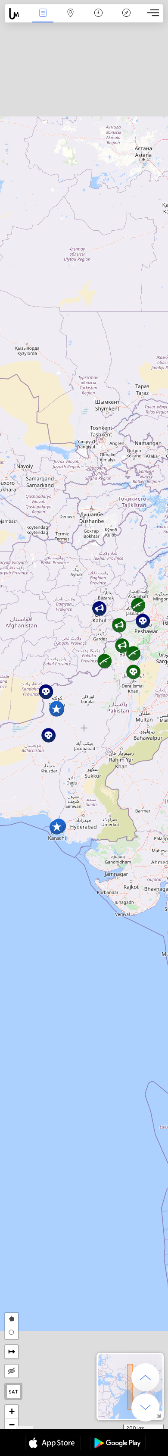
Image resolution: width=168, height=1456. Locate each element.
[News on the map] (17, 13)
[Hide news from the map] (11, 1371)
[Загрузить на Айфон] (53, 1444)
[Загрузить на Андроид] (118, 1444)
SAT (14, 1392)
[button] (133, 671)
